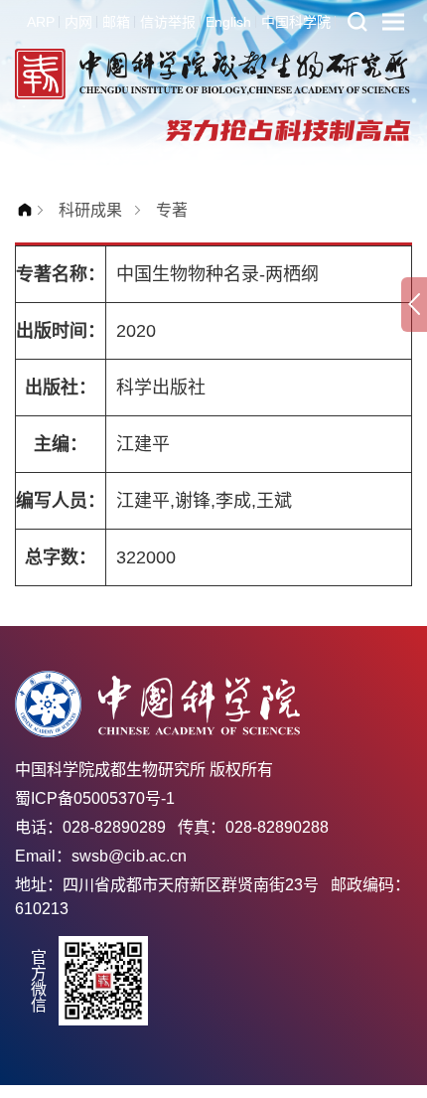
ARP (41, 22)
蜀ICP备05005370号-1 (95, 798)
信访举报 (168, 22)
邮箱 (116, 22)
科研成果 (90, 210)
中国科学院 (296, 22)
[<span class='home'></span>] (30, 210)
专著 (172, 210)
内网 (78, 22)
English (228, 22)
